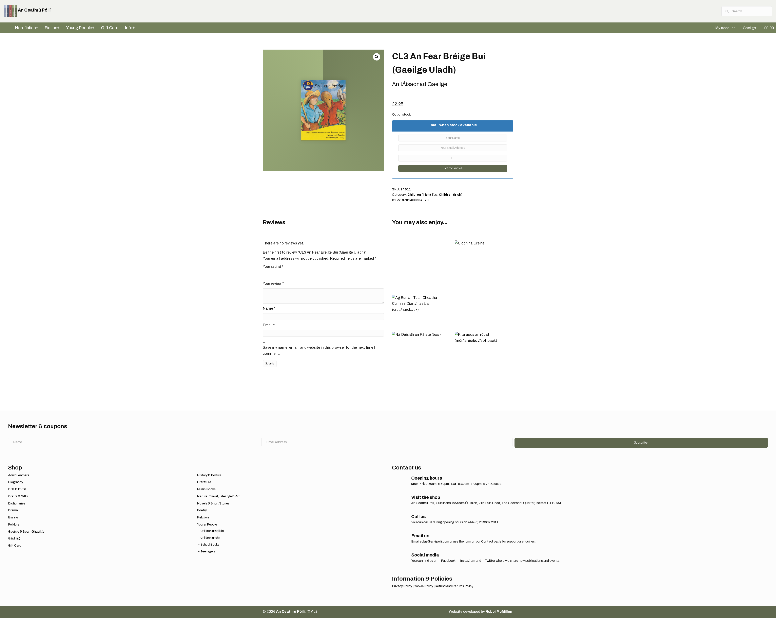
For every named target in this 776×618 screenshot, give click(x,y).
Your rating (273, 266)
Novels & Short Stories (213, 503)
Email (269, 325)
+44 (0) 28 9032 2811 (483, 522)
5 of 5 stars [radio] (287, 273)
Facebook (447, 560)
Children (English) (212, 530)
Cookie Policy (423, 586)
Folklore (13, 524)
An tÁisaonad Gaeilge (419, 84)
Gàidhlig (14, 538)
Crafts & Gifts (18, 496)
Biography (15, 482)
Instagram (467, 560)
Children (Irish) (419, 194)
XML (312, 612)
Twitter (489, 560)
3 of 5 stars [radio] (276, 273)
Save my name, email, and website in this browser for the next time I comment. (319, 350)
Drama (13, 510)
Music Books (206, 489)
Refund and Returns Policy (454, 586)
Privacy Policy (402, 586)
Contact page (491, 541)
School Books (209, 544)
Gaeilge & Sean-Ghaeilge (26, 531)
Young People (207, 524)
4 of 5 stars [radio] (282, 273)
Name (269, 308)
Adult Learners (18, 475)
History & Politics (209, 475)
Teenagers (207, 551)
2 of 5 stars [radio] (270, 273)
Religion (203, 517)
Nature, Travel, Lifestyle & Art (218, 496)
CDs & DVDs (17, 489)
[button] (376, 57)
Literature (204, 482)
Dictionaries (16, 503)
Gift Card (14, 545)
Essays (13, 517)
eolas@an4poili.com (434, 541)
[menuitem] (723, 28)
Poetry (202, 510)
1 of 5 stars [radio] (265, 273)
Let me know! (453, 168)
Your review (273, 283)
